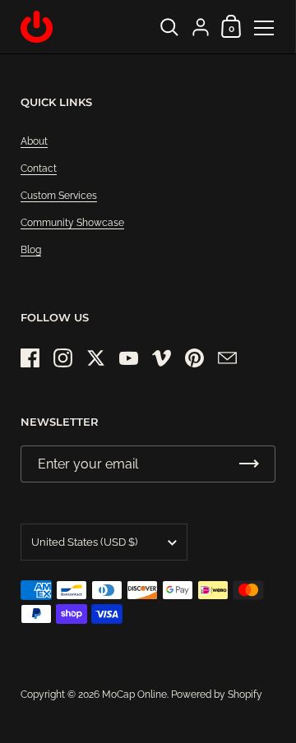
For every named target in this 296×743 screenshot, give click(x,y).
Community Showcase (72, 222)
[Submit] (249, 463)
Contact (39, 168)
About (34, 141)
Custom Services (59, 195)
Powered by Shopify (216, 694)
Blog (31, 250)
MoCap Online (134, 694)
